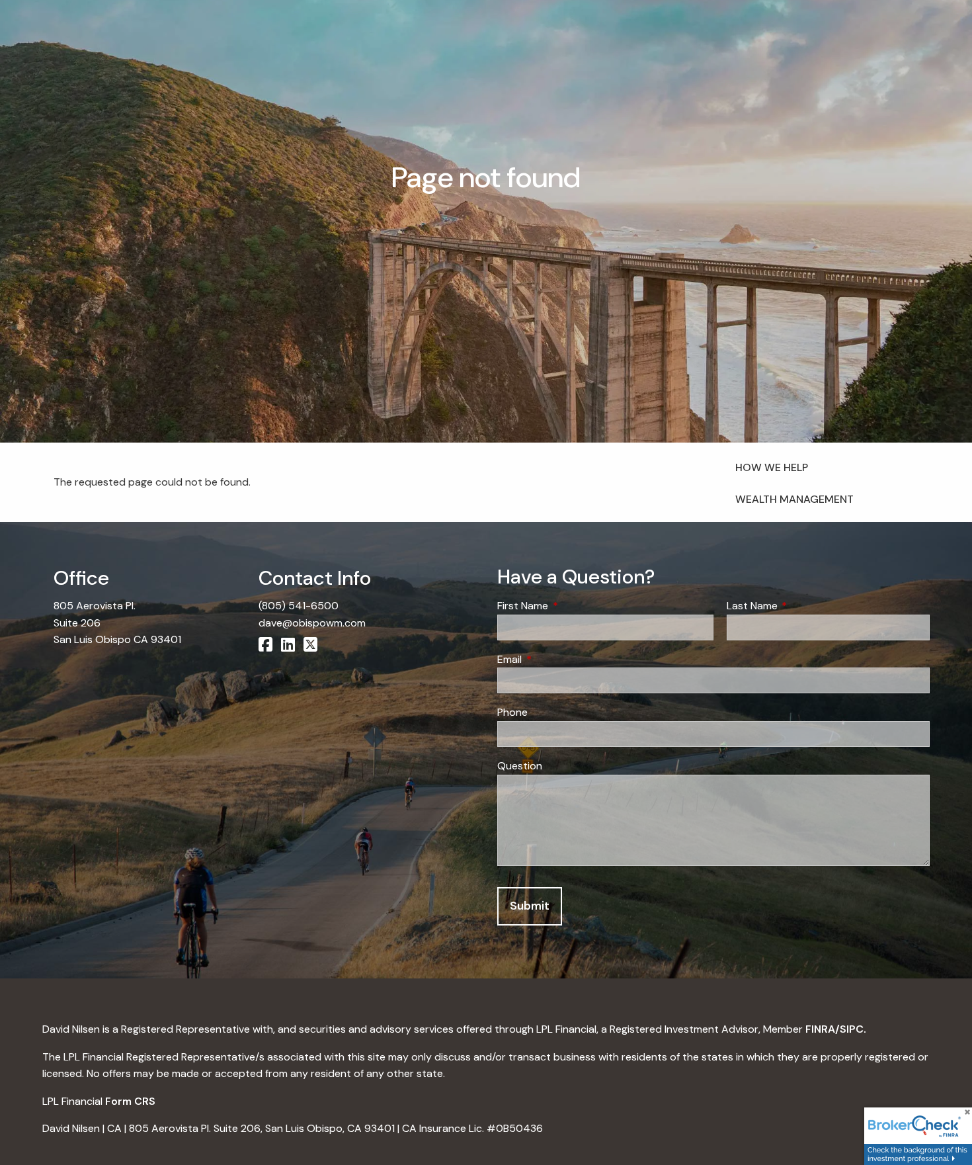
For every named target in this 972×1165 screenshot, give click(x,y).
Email (560, 659)
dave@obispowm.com (312, 623)
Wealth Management (794, 499)
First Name (573, 606)
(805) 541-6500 (299, 606)
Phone (512, 712)
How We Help (771, 467)
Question (519, 766)
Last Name (803, 606)
